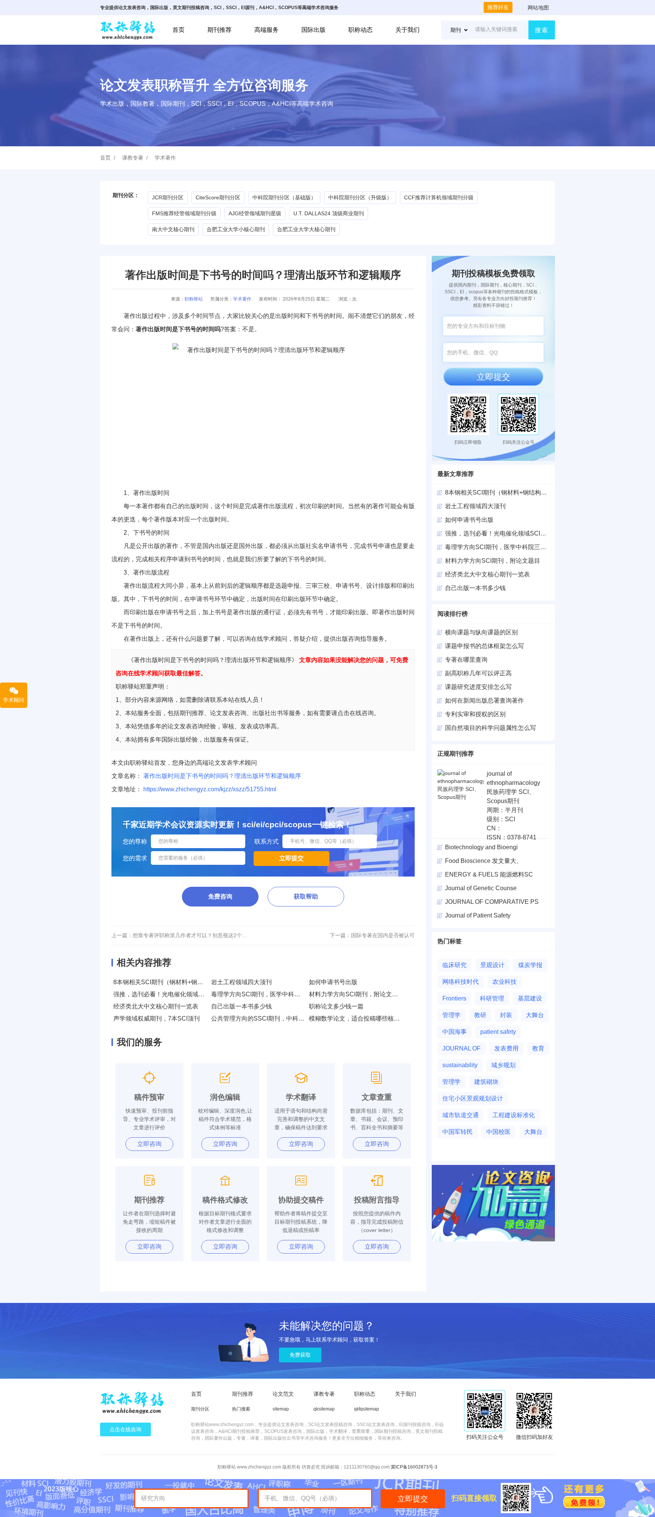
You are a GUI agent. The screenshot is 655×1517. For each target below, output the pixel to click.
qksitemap (324, 1409)
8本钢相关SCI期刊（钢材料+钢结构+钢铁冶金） (178, 982)
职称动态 (360, 30)
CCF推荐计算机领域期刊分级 (438, 197)
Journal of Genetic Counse (481, 888)
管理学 (451, 1015)
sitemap (281, 1409)
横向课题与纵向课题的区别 (481, 632)
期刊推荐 (219, 30)
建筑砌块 (486, 1082)
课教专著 (132, 158)
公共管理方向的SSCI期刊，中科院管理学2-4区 (274, 1018)
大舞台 (535, 1015)
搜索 (541, 30)
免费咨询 (220, 896)
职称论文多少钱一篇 (336, 1006)
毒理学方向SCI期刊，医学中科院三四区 (498, 547)
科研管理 (492, 998)
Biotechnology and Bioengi (481, 847)
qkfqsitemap (366, 1409)
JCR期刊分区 (167, 197)
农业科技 (504, 981)
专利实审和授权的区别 (475, 714)
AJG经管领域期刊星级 (255, 213)
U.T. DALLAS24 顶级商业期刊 (328, 213)
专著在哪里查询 (466, 659)
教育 (538, 1048)
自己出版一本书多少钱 (241, 1006)
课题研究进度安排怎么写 (478, 687)
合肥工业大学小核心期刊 (236, 229)
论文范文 (283, 1394)
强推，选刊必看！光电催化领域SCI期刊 (167, 994)
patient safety (498, 1032)
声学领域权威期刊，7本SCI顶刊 (156, 1018)
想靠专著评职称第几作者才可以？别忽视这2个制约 (192, 935)
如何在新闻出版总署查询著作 (484, 700)
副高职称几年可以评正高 (478, 673)
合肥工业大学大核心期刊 (306, 229)
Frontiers (454, 998)
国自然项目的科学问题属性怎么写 (490, 728)
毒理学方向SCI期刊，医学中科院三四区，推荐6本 (278, 994)
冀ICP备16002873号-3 (414, 1467)
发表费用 (506, 1048)
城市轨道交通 (460, 1115)
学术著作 (165, 158)
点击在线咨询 (125, 1429)
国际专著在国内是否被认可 (383, 935)
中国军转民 (457, 1132)
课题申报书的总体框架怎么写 (484, 646)
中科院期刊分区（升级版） (360, 197)
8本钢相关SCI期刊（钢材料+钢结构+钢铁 (500, 492)
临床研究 (454, 965)
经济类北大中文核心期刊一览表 (155, 1006)
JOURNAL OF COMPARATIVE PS (492, 902)
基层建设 (530, 998)
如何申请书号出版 (333, 982)
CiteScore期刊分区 (218, 197)
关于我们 (407, 30)
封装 (506, 1015)
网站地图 (538, 8)
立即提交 (493, 377)
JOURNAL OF (461, 1048)
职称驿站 (194, 299)
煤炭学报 (530, 965)
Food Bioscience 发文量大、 (483, 861)
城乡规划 (503, 1065)
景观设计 (492, 965)
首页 (178, 30)
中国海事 (454, 1032)
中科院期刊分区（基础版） (284, 197)
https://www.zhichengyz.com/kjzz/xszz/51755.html (209, 789)
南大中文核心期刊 (173, 229)
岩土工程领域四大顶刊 (241, 982)
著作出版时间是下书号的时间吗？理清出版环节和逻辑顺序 (222, 776)
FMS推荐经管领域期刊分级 (184, 213)
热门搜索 (241, 1409)
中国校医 (498, 1132)
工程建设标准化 (513, 1115)
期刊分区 (200, 1409)
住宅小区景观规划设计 (472, 1098)
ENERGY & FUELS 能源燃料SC (489, 874)
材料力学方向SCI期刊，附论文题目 (356, 994)
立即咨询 (149, 1144)
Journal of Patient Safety (478, 915)
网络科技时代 (460, 981)
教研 (480, 1015)
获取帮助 (306, 896)
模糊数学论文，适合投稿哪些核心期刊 (360, 1018)
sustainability (460, 1065)
